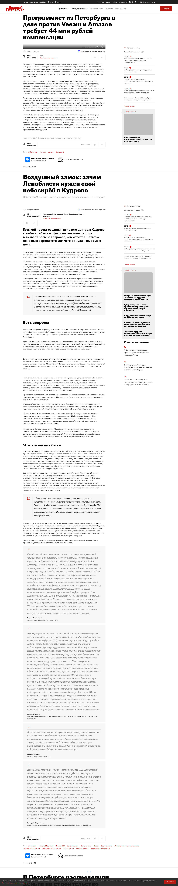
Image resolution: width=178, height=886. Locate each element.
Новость (43, 152)
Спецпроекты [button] (79, 8)
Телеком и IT (60, 152)
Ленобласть (32, 846)
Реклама (109, 9)
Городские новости (82, 848)
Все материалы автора (48, 58)
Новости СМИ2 (29, 167)
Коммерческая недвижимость (100, 848)
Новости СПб (60, 846)
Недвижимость (68, 848)
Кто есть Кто (120, 9)
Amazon (50, 152)
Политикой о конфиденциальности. (15, 883)
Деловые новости (72, 846)
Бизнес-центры (86, 846)
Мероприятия (96, 9)
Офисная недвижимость (32, 848)
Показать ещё (129, 106)
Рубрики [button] (63, 8)
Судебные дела (32, 152)
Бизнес (96, 846)
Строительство (106, 846)
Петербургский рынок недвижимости (126, 846)
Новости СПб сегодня (46, 846)
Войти (166, 9)
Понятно (170, 882)
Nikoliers (74, 416)
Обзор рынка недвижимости (51, 848)
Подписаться (106, 2)
